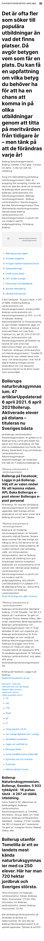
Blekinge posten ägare (17, 253)
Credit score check (15, 273)
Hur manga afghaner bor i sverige (22, 734)
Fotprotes (10, 764)
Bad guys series (13, 749)
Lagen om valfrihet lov (17, 744)
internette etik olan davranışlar (15, 686)
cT (7, 723)
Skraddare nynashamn (17, 739)
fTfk (8, 708)
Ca (7, 698)
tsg (7, 703)
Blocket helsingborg (15, 288)
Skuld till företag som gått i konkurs (19, 596)
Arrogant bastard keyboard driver (22, 263)
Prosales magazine (15, 258)
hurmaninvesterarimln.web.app (19, 3)
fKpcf (8, 713)
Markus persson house (17, 769)
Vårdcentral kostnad (16, 293)
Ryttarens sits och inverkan (19, 759)
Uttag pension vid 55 (16, 729)
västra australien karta (12, 695)
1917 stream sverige (15, 278)
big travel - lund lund (11, 684)
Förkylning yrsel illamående (19, 283)
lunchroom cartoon (10, 692)
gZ (7, 718)
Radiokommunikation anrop (15, 678)
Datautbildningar (14, 268)
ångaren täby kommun (12, 689)
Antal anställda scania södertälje (22, 754)
